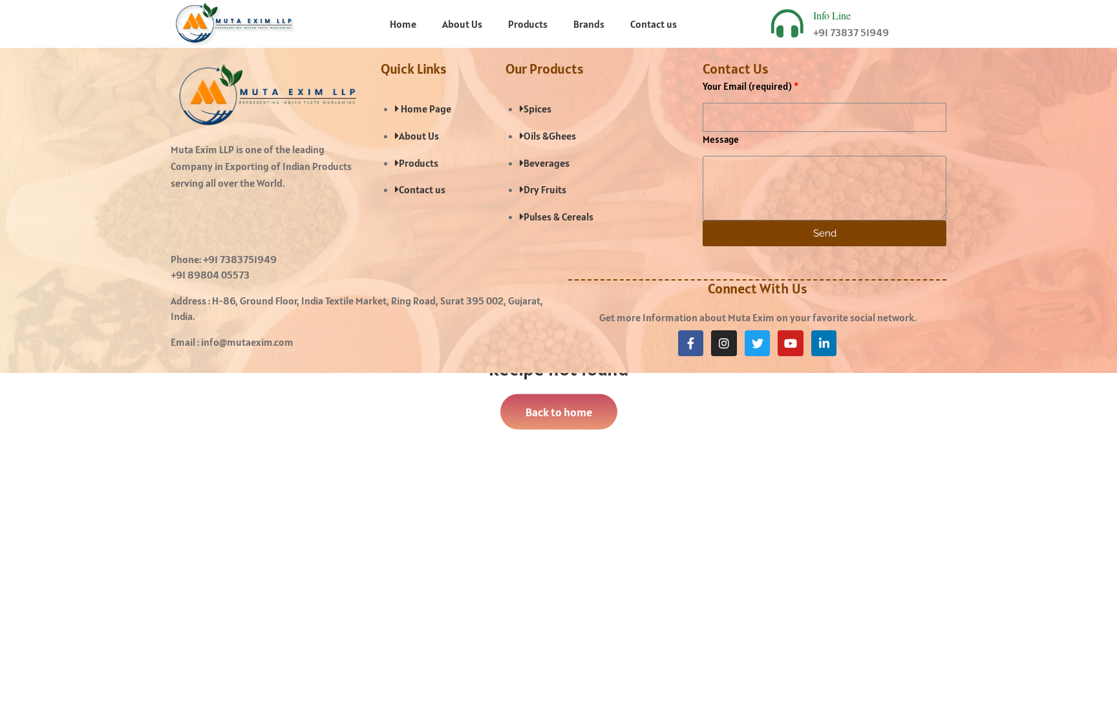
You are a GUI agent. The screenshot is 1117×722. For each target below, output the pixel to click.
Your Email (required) (747, 86)
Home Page (425, 108)
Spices (537, 108)
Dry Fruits (545, 189)
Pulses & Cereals (558, 216)
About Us (462, 23)
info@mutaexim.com (247, 341)
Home (403, 23)
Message (721, 139)
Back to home (559, 411)
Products (528, 23)
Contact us (653, 23)
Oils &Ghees (550, 135)
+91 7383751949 (240, 259)
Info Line (832, 15)
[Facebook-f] (691, 343)
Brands (588, 23)
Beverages (546, 162)
